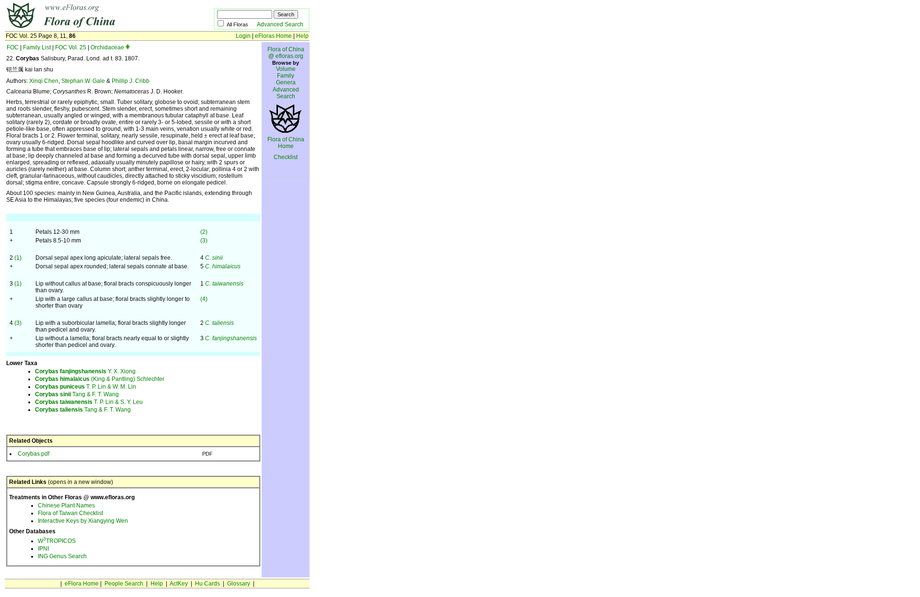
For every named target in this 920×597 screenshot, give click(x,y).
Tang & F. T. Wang (77, 394)
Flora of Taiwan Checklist (70, 513)
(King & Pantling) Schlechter (99, 379)
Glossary (238, 583)
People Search (123, 583)
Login (243, 36)
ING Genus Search (62, 556)
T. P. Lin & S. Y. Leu (89, 402)
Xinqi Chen (43, 81)
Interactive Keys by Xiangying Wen (83, 520)
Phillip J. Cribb (131, 81)
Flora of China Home (285, 142)
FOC (13, 47)
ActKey (179, 583)
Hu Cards (207, 583)
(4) (203, 299)
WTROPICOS (57, 541)
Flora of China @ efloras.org (285, 52)
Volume (286, 69)
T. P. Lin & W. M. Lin (85, 386)
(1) (18, 257)
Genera (286, 82)
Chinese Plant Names (66, 505)
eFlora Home (82, 583)
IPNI (43, 548)
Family (285, 75)
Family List (37, 47)
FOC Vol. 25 (70, 47)
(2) (203, 232)
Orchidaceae (107, 47)
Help (302, 36)
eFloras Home (273, 36)
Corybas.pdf (33, 453)
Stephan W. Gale (83, 81)
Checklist (286, 157)
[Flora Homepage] (94, 27)
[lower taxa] (128, 47)
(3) (203, 240)
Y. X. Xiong (85, 371)
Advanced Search (280, 24)
